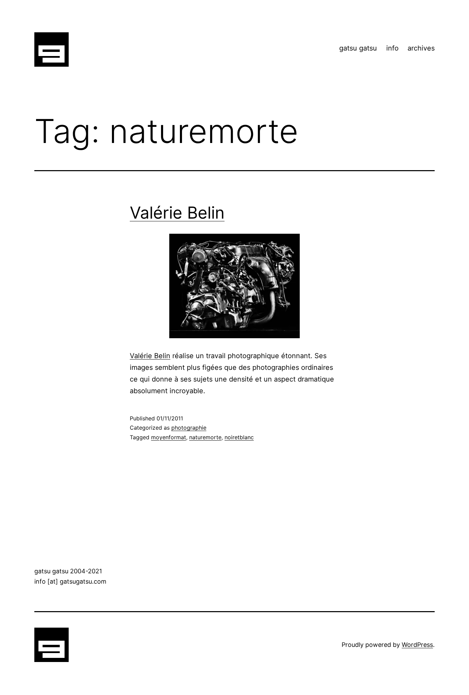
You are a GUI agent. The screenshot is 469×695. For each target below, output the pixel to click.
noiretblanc (239, 437)
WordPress (417, 644)
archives (421, 48)
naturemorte (205, 437)
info (392, 48)
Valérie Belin (177, 212)
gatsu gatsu (358, 48)
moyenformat (168, 437)
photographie (188, 427)
